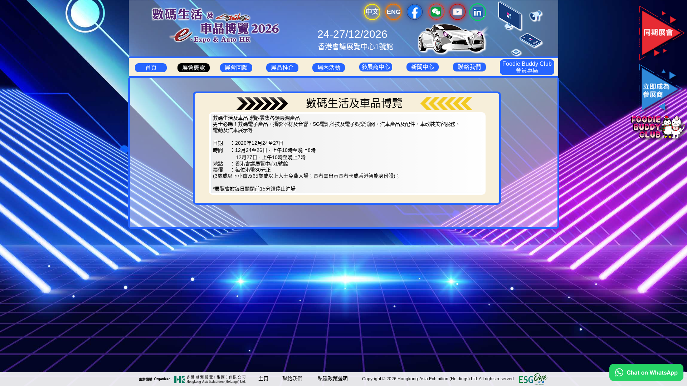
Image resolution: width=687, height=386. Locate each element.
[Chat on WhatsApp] (646, 379)
